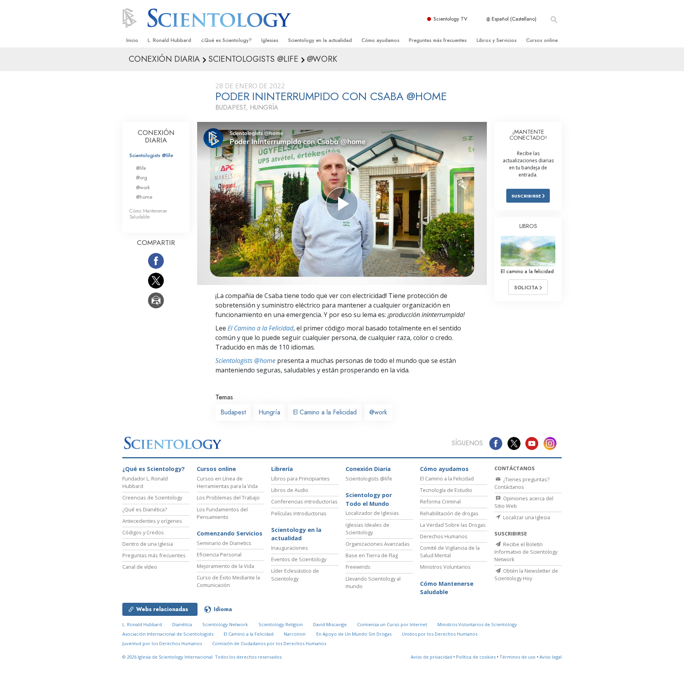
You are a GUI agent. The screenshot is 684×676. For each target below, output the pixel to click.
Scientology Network (225, 624)
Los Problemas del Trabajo (228, 497)
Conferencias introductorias (304, 501)
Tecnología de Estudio (446, 490)
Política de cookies (476, 657)
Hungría (269, 412)
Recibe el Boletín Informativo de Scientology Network (525, 552)
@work (378, 412)
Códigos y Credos (143, 532)
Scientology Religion (280, 624)
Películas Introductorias (299, 513)
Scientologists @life (151, 155)
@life (141, 168)
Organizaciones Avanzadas (378, 543)
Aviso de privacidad (431, 657)
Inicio (132, 40)
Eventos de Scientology (298, 559)
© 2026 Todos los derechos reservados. (202, 657)
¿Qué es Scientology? (226, 40)
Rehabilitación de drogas (449, 513)
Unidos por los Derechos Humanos (439, 634)
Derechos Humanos (443, 536)
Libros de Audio (289, 490)
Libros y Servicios (497, 40)
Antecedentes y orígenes (152, 520)
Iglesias (269, 40)
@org (141, 177)
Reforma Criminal (440, 501)
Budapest (233, 412)
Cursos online (542, 40)
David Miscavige (330, 624)
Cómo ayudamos (380, 40)
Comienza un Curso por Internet (392, 624)
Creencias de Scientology (152, 497)
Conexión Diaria (368, 469)
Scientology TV (450, 19)
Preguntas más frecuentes (438, 40)
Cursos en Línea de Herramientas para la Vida (227, 482)
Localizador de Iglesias (372, 512)
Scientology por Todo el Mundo (369, 499)
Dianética (182, 624)
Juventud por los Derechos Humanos (162, 643)
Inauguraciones (289, 547)
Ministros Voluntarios (445, 566)
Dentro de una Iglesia (147, 543)
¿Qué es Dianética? (144, 509)
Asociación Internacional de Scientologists (167, 634)
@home (144, 197)
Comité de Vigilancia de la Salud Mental (450, 551)
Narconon (295, 634)
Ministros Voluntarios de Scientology (477, 624)
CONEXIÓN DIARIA (156, 136)
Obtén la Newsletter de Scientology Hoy (526, 574)
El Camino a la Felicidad (260, 328)
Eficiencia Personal (219, 554)
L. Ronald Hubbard (169, 40)
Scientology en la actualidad (320, 40)
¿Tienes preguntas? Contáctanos (521, 483)
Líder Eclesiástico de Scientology (295, 574)
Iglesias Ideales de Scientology (368, 528)
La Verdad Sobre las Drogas (453, 524)
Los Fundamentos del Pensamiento (222, 513)
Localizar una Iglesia (526, 517)
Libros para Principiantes (300, 478)
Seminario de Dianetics (224, 543)
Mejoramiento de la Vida (225, 566)
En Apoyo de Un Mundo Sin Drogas (353, 634)
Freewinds (358, 566)
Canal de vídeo (139, 566)
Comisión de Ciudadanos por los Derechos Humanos (269, 643)
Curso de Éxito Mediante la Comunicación (228, 581)
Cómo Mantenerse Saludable (148, 213)
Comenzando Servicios (229, 533)
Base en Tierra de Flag (372, 555)
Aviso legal (551, 657)
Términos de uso (518, 657)
